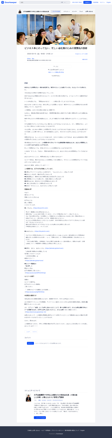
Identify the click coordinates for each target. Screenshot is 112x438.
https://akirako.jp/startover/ (34, 260)
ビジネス (44, 400)
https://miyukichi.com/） (42, 231)
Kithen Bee (30, 58)
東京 (40, 400)
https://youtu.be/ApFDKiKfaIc (35, 292)
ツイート (34, 331)
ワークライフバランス (57, 400)
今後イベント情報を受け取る (56, 72)
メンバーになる (56, 11)
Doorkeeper (59, 433)
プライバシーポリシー (57, 430)
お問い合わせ (89, 11)
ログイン (102, 2)
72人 (35, 400)
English (109, 2)
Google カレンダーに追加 (81, 53)
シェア (28, 331)
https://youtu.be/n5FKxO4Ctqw (36, 273)
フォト (81, 11)
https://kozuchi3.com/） (41, 208)
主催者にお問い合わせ (33, 430)
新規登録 (95, 2)
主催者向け (87, 2)
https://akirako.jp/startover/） (54, 248)
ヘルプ (42, 430)
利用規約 (48, 430)
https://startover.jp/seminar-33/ (36, 312)
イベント (66, 11)
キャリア (49, 400)
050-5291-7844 (77, 2)
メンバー (74, 11)
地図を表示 (85, 59)
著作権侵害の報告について (72, 430)
